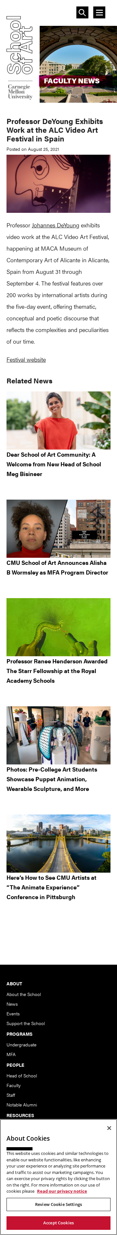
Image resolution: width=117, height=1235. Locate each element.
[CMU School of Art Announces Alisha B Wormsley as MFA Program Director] (58, 529)
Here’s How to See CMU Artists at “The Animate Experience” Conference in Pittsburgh (51, 887)
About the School (23, 994)
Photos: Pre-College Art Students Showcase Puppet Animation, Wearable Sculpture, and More (51, 779)
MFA (11, 1054)
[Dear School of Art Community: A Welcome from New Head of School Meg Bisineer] (58, 420)
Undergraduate (21, 1044)
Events (13, 1013)
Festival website (26, 359)
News (12, 1004)
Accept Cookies (58, 1223)
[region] (58, 1177)
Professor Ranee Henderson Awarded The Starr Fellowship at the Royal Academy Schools (57, 670)
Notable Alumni (21, 1104)
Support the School (25, 1023)
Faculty (13, 1085)
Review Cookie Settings (58, 1204)
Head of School (21, 1075)
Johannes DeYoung (55, 225)
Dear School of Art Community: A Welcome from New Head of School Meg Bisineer (53, 464)
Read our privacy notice (62, 1191)
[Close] (109, 1128)
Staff (10, 1095)
